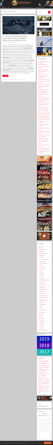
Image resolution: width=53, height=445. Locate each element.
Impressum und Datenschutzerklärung (26, 7)
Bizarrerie (43, 367)
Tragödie (47, 390)
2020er (5, 79)
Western (41, 308)
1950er (40, 314)
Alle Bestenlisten (3, 7)
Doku (40, 265)
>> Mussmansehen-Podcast (39, 7)
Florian (19, 42)
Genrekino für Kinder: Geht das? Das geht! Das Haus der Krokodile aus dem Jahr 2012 (44, 118)
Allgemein (40, 245)
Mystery (40, 293)
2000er (40, 324)
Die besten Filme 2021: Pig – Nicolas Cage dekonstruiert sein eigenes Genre (44, 99)
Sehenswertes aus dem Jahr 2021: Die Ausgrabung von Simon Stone (44, 104)
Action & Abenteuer (43, 259)
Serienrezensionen (42, 330)
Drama (40, 267)
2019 (41, 365)
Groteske (44, 373)
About (18, 7)
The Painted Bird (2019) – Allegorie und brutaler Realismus (43, 71)
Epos (40, 270)
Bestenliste (40, 249)
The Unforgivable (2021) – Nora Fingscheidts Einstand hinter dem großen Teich (43, 109)
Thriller (40, 302)
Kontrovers (41, 283)
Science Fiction (42, 295)
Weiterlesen (5, 75)
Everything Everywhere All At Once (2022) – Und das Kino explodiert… (44, 81)
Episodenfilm (41, 268)
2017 (48, 363)
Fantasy (40, 274)
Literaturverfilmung (43, 289)
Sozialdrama (45, 385)
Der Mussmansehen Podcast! (44, 21)
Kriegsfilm (41, 285)
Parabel (39, 381)
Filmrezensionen (10, 79)
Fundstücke (40, 255)
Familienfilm (45, 371)
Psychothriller (43, 381)
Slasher (43, 385)
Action (43, 365)
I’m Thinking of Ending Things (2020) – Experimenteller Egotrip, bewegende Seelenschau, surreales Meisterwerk (15, 38)
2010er (40, 326)
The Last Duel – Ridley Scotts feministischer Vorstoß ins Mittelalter (44, 86)
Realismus (48, 381)
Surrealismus (41, 387)
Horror (40, 276)
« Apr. (39, 437)
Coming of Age (42, 263)
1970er (40, 318)
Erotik (40, 272)
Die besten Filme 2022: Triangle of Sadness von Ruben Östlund (43, 76)
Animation (41, 261)
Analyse (39, 247)
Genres (8, 7)
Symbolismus (46, 387)
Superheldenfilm (42, 297)
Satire (43, 383)
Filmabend (40, 251)
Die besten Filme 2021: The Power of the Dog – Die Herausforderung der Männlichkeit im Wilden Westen (43, 92)
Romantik (39, 383)
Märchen (48, 379)
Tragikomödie (42, 304)
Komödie (41, 281)
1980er (40, 320)
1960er (40, 316)
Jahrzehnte (13, 7)
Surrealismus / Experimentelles (18, 79)
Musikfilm (41, 291)
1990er (40, 322)
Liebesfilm (41, 287)
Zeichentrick (41, 310)
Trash (40, 306)
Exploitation (41, 371)
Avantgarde (40, 367)
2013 (46, 363)
